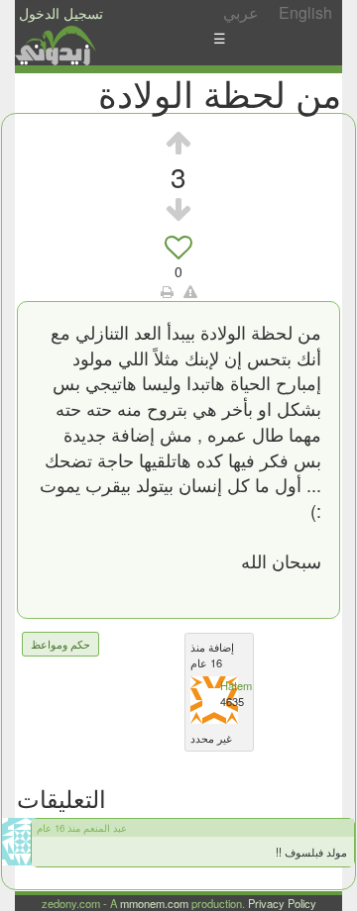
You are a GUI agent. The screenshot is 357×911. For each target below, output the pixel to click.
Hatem (236, 685)
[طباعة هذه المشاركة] (167, 291)
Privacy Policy (282, 903)
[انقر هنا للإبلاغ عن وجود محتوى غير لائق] (190, 291)
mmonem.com (154, 903)
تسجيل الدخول (61, 13)
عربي (241, 12)
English (305, 12)
